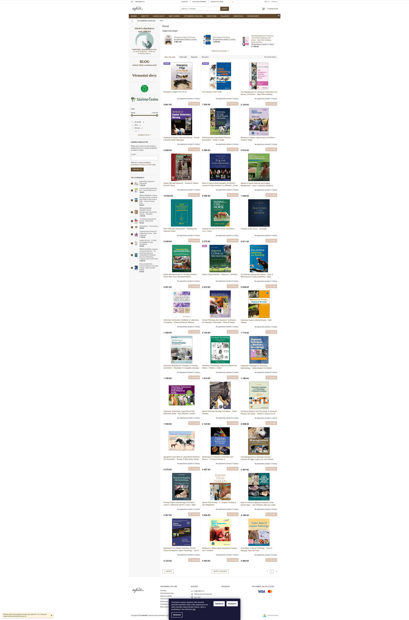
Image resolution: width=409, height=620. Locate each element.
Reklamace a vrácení (167, 601)
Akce (138, 125)
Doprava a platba (217, 1)
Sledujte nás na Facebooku (203, 594)
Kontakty (184, 1)
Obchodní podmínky (199, 1)
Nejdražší (194, 57)
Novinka (139, 128)
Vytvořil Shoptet (272, 615)
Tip (137, 131)
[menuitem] (134, 16)
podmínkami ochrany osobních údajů (143, 165)
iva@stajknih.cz (199, 591)
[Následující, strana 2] (272, 571)
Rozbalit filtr (143, 135)
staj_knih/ (197, 597)
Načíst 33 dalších (220, 571)
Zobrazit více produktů (219, 51)
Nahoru (169, 571)
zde (193, 609)
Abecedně (205, 57)
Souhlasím (232, 604)
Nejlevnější (183, 57)
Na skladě (139, 122)
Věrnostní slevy (165, 599)
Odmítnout (219, 604)
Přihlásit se (137, 169)
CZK (266, 1)
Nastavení (177, 615)
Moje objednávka (166, 607)
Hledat (224, 9)
